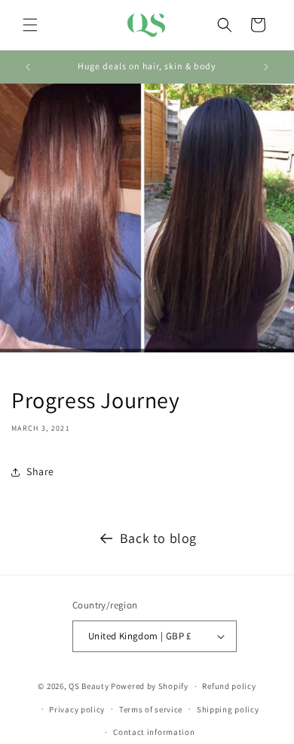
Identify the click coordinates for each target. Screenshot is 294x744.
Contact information (153, 732)
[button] (30, 24)
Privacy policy (77, 709)
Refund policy (229, 686)
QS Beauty (89, 686)
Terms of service (150, 709)
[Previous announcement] (27, 67)
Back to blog (158, 538)
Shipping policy (228, 709)
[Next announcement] (266, 67)
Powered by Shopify (149, 686)
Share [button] (40, 471)
